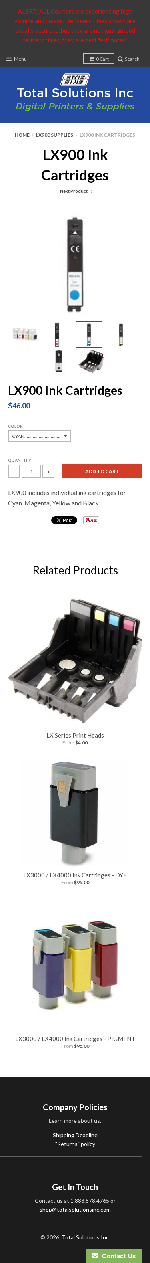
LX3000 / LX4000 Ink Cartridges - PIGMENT (75, 1038)
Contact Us (117, 1256)
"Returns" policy (75, 1143)
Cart (102, 59)
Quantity (19, 460)
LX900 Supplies (54, 135)
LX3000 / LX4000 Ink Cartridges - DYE (75, 875)
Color (15, 426)
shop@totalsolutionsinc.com (75, 1209)
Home (22, 135)
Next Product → (76, 191)
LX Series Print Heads (75, 735)
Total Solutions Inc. (86, 1237)
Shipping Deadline (75, 1135)
